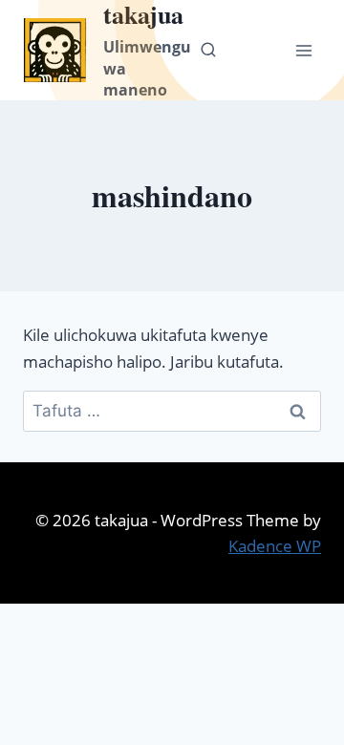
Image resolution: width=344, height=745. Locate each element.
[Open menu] (303, 50)
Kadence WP (274, 546)
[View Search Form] (208, 50)
